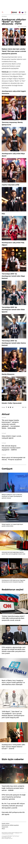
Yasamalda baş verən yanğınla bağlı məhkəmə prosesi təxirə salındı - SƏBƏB (13, 788)
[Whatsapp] (10, 407)
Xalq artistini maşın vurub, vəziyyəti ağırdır (11, 437)
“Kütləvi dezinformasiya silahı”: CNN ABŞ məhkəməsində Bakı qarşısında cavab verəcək (13, 618)
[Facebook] (6, 407)
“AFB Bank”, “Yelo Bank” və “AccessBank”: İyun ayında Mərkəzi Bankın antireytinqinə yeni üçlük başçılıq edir (13, 714)
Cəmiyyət (4, 417)
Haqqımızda (5, 826)
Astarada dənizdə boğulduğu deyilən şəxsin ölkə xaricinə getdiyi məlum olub (13, 553)
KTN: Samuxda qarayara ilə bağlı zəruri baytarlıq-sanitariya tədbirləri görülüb (14, 797)
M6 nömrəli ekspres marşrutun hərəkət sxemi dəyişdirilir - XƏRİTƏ (11, 448)
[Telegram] (12, 407)
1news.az (17, 832)
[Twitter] (8, 407)
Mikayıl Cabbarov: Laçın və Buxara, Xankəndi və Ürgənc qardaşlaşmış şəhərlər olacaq (12, 496)
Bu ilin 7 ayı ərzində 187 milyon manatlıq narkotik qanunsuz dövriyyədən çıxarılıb (13, 806)
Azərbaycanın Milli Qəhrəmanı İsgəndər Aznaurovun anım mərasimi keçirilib (13, 581)
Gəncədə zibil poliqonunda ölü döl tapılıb (13, 813)
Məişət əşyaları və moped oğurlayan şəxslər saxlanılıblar (12, 525)
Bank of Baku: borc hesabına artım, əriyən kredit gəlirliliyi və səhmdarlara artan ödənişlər (13, 682)
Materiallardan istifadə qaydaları (10, 825)
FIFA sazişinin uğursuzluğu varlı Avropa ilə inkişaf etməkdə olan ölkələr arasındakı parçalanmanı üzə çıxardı (13, 650)
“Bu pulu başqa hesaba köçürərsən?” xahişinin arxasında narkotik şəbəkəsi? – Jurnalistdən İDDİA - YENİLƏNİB (11, 424)
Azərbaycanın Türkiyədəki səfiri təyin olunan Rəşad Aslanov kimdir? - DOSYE (13, 746)
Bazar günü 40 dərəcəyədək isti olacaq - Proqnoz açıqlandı (13, 458)
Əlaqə (3, 828)
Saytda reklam (5, 823)
